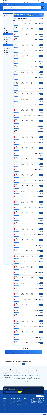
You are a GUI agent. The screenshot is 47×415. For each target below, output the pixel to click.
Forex (19, 2)
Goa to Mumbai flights (17, 378)
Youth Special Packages (33, 402)
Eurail (32, 2)
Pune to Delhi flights (29, 378)
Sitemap (25, 399)
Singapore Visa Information (13, 410)
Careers (4, 405)
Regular (5, 9)
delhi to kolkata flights (24, 381)
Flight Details (41, 25)
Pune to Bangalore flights (31, 381)
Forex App (18, 403)
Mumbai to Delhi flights (23, 375)
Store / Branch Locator (5, 401)
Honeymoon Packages (12, 400)
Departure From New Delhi (7, 37)
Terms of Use (4, 402)
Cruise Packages (33, 400)
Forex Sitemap (25, 400)
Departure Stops (5, 15)
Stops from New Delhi (6, 46)
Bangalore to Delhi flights (30, 375)
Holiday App (18, 402)
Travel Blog (11, 408)
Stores (39, 0)
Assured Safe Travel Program (41, 400)
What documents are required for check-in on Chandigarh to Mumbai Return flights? (18, 361)
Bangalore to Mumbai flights (36, 378)
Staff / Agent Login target (19, 400)
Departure (4, 24)
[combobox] (7, 7)
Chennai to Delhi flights (37, 381)
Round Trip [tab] (10, 4)
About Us (4, 399)
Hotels (25, 2)
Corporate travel (11, 409)
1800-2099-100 (5, 0)
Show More (23, 363)
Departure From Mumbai (6, 48)
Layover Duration (5, 30)
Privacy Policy (4, 404)
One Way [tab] (5, 4)
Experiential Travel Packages (34, 401)
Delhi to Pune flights (23, 378)
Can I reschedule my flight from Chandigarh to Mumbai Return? (14, 359)
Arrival (4, 26)
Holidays (11, 399)
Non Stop (5, 16)
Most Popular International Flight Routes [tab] (7, 378)
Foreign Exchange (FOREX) (12, 401)
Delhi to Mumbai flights (17, 375)
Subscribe (20, 391)
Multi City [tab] (15, 4)
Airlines (4, 28)
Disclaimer (4, 403)
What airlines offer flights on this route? (11, 354)
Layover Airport (5, 32)
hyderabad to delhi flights (17, 381)
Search (42, 7)
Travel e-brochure (19, 399)
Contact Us (35, 0)
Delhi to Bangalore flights (37, 375)
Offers (17, 401)
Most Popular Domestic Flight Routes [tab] (8, 376)
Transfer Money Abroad (19, 404)
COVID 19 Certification (40, 401)
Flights (22, 2)
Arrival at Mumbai (5, 39)
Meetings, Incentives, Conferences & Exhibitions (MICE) (12, 403)
